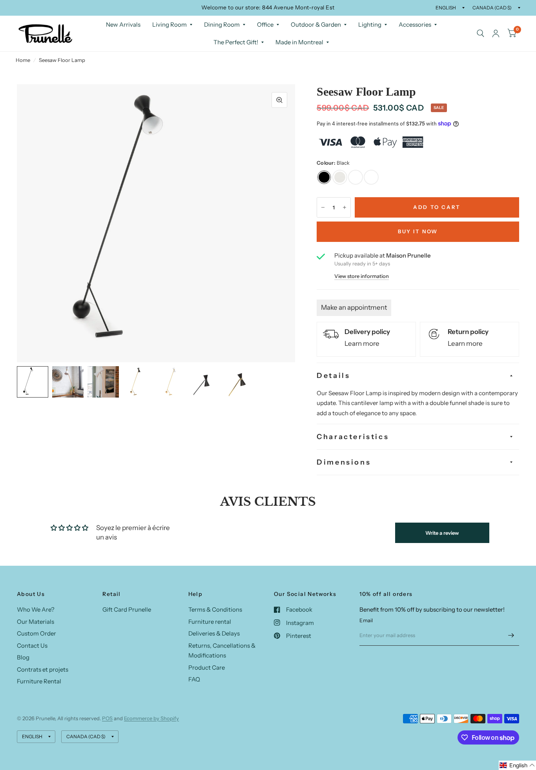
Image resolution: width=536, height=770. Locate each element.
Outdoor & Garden (316, 24)
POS (107, 718)
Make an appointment (354, 307)
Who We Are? (36, 609)
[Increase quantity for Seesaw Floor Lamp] (344, 207)
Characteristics (353, 436)
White (339, 177)
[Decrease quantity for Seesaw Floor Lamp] (323, 207)
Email (366, 620)
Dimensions (344, 462)
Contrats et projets (42, 669)
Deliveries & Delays (214, 633)
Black (324, 177)
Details (333, 375)
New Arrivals (123, 24)
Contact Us (32, 645)
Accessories (415, 24)
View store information (361, 276)
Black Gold (355, 177)
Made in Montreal (299, 42)
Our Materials (35, 621)
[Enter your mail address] (511, 635)
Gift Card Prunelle (126, 609)
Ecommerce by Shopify (151, 718)
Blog (23, 657)
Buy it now (418, 231)
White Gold (371, 177)
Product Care (206, 667)
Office (265, 24)
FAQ (194, 679)
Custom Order (36, 633)
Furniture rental (209, 621)
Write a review (442, 533)
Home (23, 60)
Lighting (369, 24)
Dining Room (222, 24)
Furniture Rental (39, 681)
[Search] (480, 33)
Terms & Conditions (215, 609)
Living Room (169, 24)
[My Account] (495, 33)
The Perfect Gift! (235, 42)
